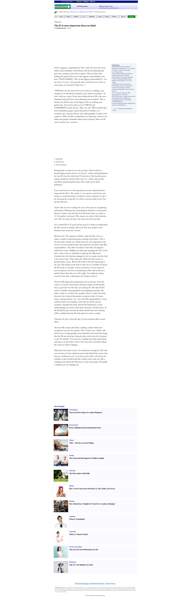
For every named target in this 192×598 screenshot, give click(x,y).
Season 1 (121, 98)
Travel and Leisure (68, 587)
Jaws (113, 101)
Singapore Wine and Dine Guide (74, 589)
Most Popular (59, 406)
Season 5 (128, 89)
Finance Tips (62, 11)
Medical (76, 16)
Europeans (57, 591)
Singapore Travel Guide (112, 589)
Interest (123, 16)
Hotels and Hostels (108, 587)
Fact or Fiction (131, 68)
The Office (115, 98)
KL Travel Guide (58, 590)
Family (107, 16)
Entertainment (73, 410)
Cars (83, 16)
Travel (61, 16)
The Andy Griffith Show (118, 89)
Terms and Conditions (100, 595)
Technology (92, 16)
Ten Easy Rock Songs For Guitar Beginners (85, 412)
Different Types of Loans (106, 6)
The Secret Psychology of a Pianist (121, 87)
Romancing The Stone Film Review (121, 66)
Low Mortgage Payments (99, 11)
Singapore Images (117, 587)
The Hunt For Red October (119, 68)
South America (132, 590)
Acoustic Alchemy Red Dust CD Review (122, 73)
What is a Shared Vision (78, 534)
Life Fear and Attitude (75, 547)
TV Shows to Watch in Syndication (121, 70)
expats (106, 590)
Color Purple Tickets (117, 72)
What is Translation (76, 519)
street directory (100, 587)
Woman (131, 16)
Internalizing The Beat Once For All (121, 84)
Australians (64, 591)
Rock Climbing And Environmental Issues (85, 428)
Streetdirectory (92, 595)
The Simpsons (116, 86)
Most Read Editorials (97, 584)
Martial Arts (72, 562)
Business (114, 16)
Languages (72, 516)
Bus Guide (83, 589)
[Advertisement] (72, 46)
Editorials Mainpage (82, 584)
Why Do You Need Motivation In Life (83, 550)
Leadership (72, 531)
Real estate (123, 587)
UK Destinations (131, 589)
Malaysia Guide (66, 590)
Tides (71, 443)
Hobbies (71, 486)
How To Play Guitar (117, 96)
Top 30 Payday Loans (72, 11)
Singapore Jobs (70, 591)
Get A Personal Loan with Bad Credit (108, 8)
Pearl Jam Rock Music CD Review (121, 75)
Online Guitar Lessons (129, 96)
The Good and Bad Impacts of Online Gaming (86, 458)
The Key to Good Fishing (84, 443)
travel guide (100, 589)
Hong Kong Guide (80, 590)
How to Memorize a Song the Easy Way (122, 77)
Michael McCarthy (61, 28)
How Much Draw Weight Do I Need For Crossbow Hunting (91, 504)
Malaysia (92, 1)
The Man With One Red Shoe (119, 103)
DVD (116, 101)
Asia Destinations (92, 589)
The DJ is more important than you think (75, 25)
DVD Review (129, 86)
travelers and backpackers (99, 590)
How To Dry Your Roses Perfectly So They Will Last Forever (92, 489)
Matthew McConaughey (118, 80)
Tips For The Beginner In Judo (81, 565)
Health (68, 16)
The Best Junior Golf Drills (79, 473)
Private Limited (58, 589)
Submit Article (110, 584)
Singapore (79, 1)
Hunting (71, 501)
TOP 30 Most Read (82, 6)
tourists (111, 590)
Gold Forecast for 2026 (85, 11)
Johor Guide (72, 590)
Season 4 (122, 86)
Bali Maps (125, 589)
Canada (126, 590)
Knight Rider (115, 100)
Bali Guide (120, 589)
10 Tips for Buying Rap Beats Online (121, 79)
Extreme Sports (73, 425)
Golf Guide (72, 470)
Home (100, 16)
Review (121, 101)
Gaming (71, 455)
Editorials (57, 22)
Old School (115, 105)
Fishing (71, 440)
